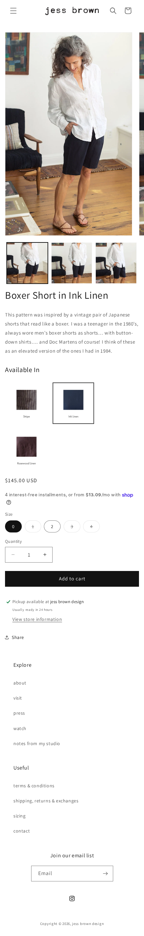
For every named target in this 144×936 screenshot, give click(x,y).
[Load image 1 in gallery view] (27, 263)
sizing (19, 816)
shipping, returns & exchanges (45, 801)
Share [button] (18, 637)
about (19, 683)
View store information (37, 619)
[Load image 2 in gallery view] (71, 263)
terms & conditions (34, 786)
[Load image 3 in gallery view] (116, 263)
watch (19, 728)
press (19, 713)
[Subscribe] (105, 873)
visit (17, 698)
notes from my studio (36, 743)
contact (21, 831)
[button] (13, 10)
